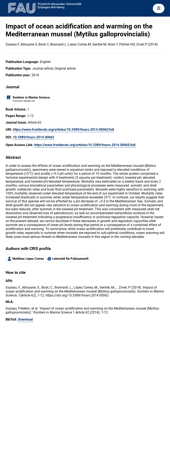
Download (25, 319)
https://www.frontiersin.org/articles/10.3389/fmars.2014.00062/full (63, 130)
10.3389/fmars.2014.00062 (33, 137)
